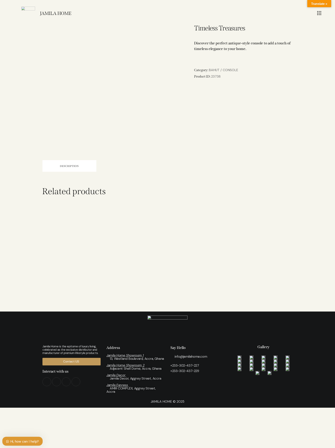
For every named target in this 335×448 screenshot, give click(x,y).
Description (69, 166)
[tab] (69, 166)
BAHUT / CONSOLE (223, 70)
